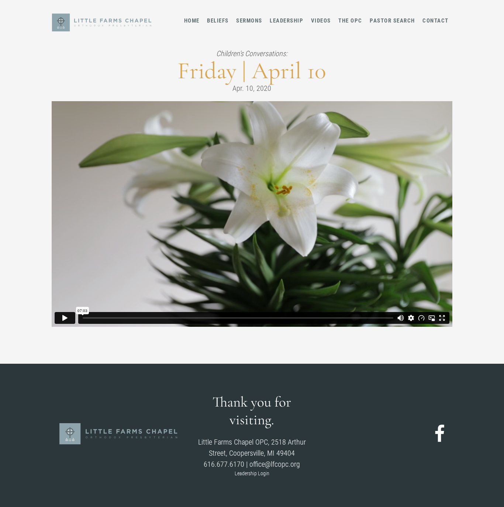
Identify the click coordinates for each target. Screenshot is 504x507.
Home (192, 20)
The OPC (350, 20)
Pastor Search (392, 20)
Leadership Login (252, 473)
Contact (435, 20)
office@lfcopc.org (274, 464)
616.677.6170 (224, 464)
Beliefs (218, 20)
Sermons (249, 20)
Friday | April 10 (251, 70)
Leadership (286, 20)
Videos (321, 20)
